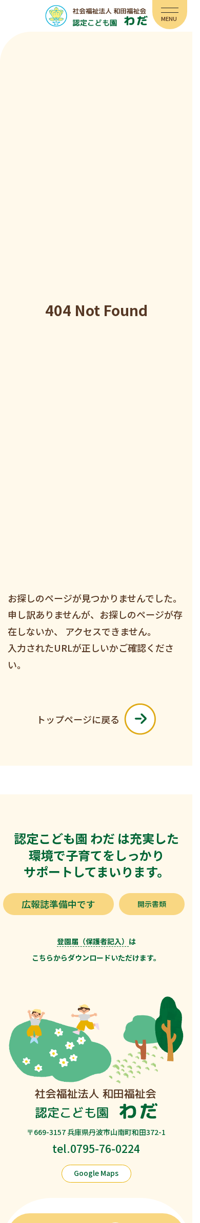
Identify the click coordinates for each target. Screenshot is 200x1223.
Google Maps (96, 1173)
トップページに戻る (77, 719)
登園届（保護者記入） (93, 941)
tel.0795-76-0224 (96, 1148)
